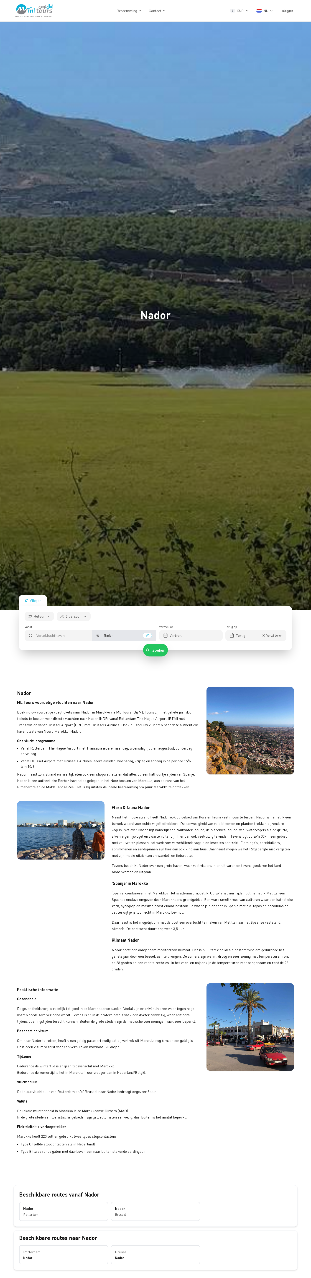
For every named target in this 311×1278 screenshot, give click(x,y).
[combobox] (58, 635)
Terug (240, 635)
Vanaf (28, 627)
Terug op (231, 627)
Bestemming (127, 10)
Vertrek (176, 635)
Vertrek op (166, 627)
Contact (155, 10)
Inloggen (287, 11)
